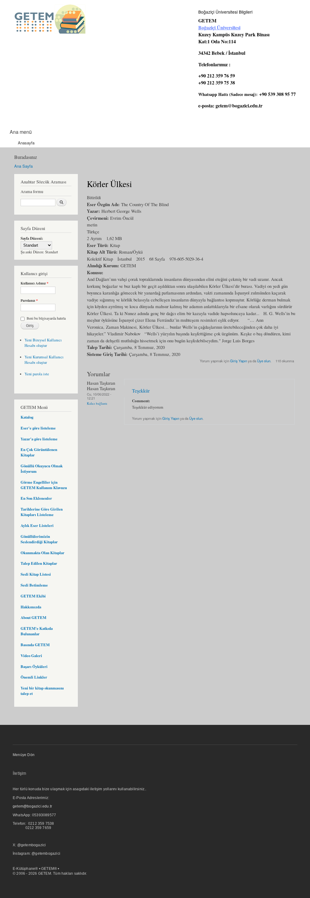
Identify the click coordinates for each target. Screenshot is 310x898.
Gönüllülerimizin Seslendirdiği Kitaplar (39, 539)
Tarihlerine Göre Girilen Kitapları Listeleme (42, 511)
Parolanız (29, 300)
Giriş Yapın (238, 360)
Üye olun (263, 360)
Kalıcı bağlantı (97, 403)
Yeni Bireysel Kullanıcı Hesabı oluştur (43, 342)
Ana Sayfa (23, 166)
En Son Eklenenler (36, 498)
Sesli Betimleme (34, 585)
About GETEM (33, 617)
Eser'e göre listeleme (38, 428)
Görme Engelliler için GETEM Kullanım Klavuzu (44, 484)
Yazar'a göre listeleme (39, 439)
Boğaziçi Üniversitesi (219, 27)
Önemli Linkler (34, 677)
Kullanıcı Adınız (34, 283)
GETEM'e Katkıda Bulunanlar (37, 631)
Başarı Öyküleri (34, 666)
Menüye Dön (24, 755)
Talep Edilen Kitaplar (39, 563)
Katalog (27, 417)
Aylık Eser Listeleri (37, 525)
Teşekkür (141, 390)
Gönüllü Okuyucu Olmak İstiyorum (42, 468)
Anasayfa (26, 143)
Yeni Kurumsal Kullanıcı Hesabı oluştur (44, 359)
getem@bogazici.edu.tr (239, 105)
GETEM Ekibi (33, 596)
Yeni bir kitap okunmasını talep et (42, 690)
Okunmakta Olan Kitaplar (42, 552)
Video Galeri (31, 655)
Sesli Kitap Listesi (36, 574)
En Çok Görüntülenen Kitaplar (39, 452)
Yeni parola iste (37, 374)
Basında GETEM (35, 644)
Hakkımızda (31, 607)
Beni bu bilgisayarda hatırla (46, 318)
